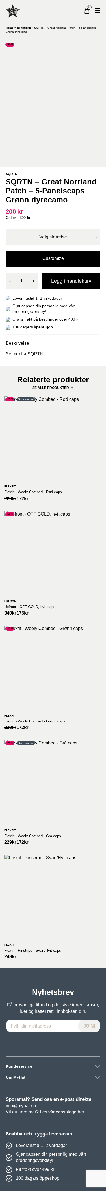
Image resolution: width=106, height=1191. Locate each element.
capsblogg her (70, 1112)
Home (10, 27)
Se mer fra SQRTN (25, 354)
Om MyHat (15, 1077)
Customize (53, 258)
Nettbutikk (24, 27)
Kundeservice (19, 1066)
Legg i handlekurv (71, 281)
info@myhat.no (21, 1105)
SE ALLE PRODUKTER (50, 388)
